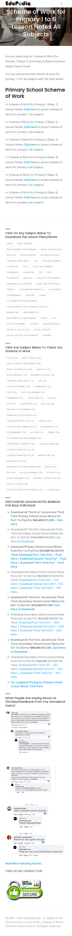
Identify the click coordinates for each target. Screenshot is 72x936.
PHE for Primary (16, 324)
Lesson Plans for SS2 (20, 455)
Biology (11, 255)
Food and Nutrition (48, 283)
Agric (10, 243)
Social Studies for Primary (22, 335)
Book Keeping (28, 255)
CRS (41, 272)
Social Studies (42, 329)
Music (44, 318)
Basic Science (25, 243)
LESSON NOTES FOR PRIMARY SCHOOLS (27, 306)
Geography (55, 289)
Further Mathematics (31, 289)
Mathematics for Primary (22, 318)
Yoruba (47, 335)
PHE (54, 318)
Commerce (13, 272)
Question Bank (51, 324)
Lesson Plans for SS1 (20, 449)
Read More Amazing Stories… (24, 863)
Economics (13, 278)
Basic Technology (51, 249)
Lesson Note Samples (21, 443)
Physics (34, 324)
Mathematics (30, 312)
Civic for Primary (43, 266)
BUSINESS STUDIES (50, 255)
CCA (36, 261)
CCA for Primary (51, 261)
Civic (25, 266)
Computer (28, 272)
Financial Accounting (19, 283)
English (28, 278)
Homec (43, 295)
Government (14, 295)
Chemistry (13, 266)
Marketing (13, 312)
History (30, 295)
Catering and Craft (18, 261)
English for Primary (48, 278)
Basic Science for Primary (22, 249)
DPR (49, 272)
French (11, 289)
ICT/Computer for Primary (22, 301)
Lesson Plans (49, 443)
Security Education (18, 329)
